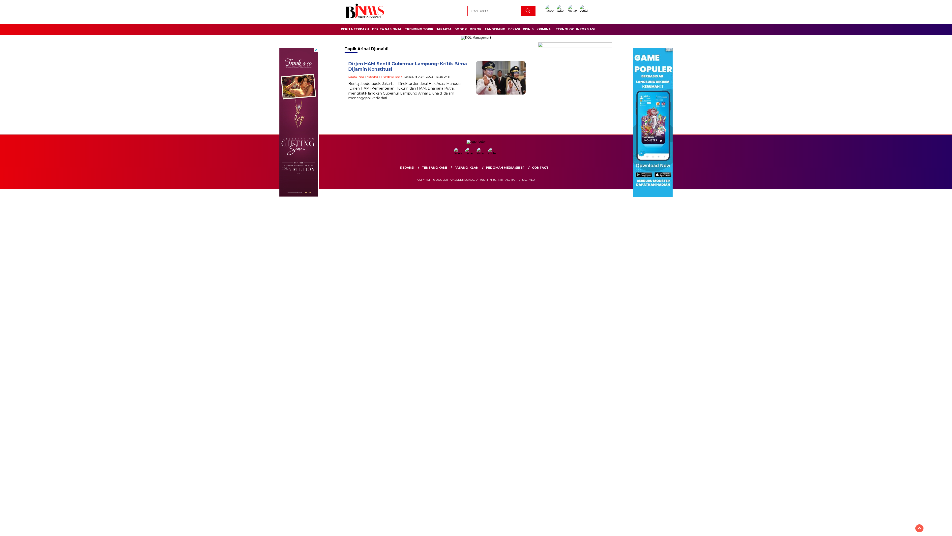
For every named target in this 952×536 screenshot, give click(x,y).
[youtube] (585, 10)
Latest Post (356, 76)
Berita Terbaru (355, 29)
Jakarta (443, 29)
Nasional (372, 76)
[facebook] (550, 10)
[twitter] (562, 10)
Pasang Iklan (466, 167)
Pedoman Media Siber (505, 167)
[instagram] (573, 10)
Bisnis (528, 29)
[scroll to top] (919, 528)
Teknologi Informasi (575, 29)
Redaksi (407, 167)
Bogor (460, 29)
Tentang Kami (434, 167)
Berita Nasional (387, 29)
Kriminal (544, 29)
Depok (475, 29)
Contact (540, 167)
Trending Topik (419, 29)
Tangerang (494, 29)
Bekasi (514, 29)
